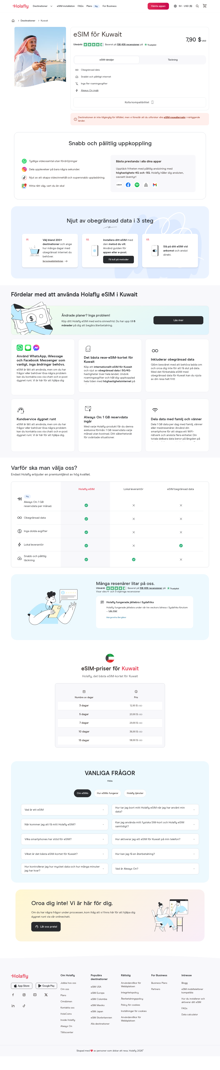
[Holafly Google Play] (46, 985)
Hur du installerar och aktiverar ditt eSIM (193, 1000)
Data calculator (190, 1014)
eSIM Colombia (99, 999)
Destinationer (40, 6)
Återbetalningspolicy (132, 999)
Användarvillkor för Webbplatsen (131, 985)
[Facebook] (13, 995)
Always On (66, 1026)
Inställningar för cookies (134, 1011)
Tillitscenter (66, 1032)
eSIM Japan (97, 1011)
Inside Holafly (67, 1020)
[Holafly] (34, 976)
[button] (197, 6)
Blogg (185, 983)
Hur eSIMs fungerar (107, 793)
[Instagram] (24, 995)
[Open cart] (205, 6)
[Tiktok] (24, 1006)
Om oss (64, 989)
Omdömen (66, 1001)
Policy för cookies (130, 1005)
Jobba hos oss (68, 983)
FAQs (184, 1008)
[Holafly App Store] (21, 985)
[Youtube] (35, 995)
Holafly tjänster (135, 793)
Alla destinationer (100, 1024)
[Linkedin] (13, 1006)
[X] (46, 995)
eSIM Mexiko (97, 1005)
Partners (155, 989)
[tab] (106, 60)
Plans (63, 995)
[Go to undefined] (13, 20)
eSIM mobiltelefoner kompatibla (192, 991)
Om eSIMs (82, 793)
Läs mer (113, 611)
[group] (64, 809)
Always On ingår (90, 90)
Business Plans (159, 983)
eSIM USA (96, 987)
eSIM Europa (97, 993)
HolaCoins (66, 1014)
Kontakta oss (67, 1008)
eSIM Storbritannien (101, 1018)
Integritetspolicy (130, 992)
